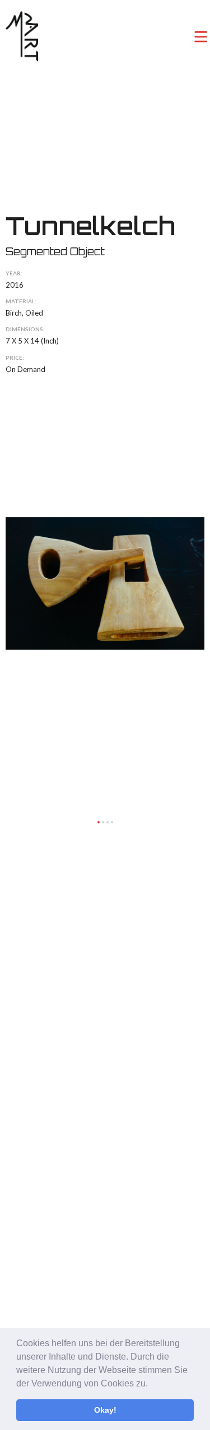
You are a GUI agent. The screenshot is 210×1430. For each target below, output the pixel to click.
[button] (151, 1384)
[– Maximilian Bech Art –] (22, 36)
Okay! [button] (105, 1409)
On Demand (25, 369)
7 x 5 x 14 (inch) (32, 340)
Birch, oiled (24, 312)
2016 (15, 284)
